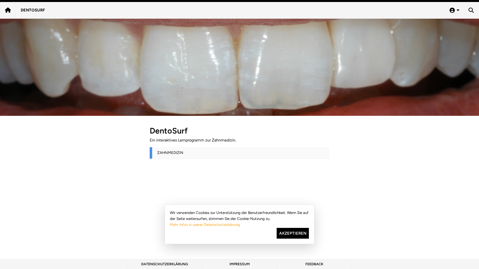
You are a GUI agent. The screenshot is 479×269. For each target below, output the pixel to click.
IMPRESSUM (240, 264)
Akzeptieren (292, 233)
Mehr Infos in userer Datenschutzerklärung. (205, 224)
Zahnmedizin (170, 152)
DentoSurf (33, 10)
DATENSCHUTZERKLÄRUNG (164, 264)
